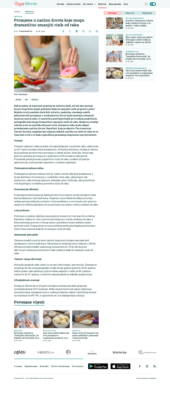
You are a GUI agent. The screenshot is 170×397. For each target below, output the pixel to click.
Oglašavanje (30, 366)
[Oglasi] (19, 352)
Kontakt (44, 366)
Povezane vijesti (29, 302)
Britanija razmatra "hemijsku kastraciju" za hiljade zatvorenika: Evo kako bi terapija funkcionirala (26, 335)
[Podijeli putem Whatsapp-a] (90, 31)
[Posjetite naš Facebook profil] (140, 366)
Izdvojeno (112, 13)
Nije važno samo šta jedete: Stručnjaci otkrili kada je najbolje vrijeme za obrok (139, 39)
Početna (17, 12)
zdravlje (18, 100)
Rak (26, 100)
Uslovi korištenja (60, 366)
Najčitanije (147, 13)
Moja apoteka (115, 4)
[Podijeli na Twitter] (70, 31)
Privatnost (77, 366)
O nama (18, 366)
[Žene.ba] (92, 352)
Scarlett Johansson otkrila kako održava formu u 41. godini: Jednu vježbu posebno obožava (139, 23)
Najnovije (130, 13)
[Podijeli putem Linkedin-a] (77, 31)
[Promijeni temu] (153, 4)
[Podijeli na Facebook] (63, 31)
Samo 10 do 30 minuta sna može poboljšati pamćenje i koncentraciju (85, 335)
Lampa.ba (152, 378)
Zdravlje (60, 4)
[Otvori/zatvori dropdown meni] (94, 4)
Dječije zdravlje (74, 4)
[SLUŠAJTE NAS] (68, 352)
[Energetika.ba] (147, 352)
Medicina (102, 4)
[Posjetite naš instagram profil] (147, 366)
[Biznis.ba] (119, 352)
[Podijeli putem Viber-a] (83, 31)
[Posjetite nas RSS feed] (154, 366)
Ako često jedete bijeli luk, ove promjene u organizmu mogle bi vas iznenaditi (56, 335)
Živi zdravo (88, 4)
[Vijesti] (45, 352)
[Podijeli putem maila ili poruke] (97, 31)
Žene (126, 4)
